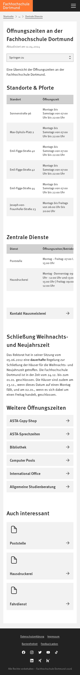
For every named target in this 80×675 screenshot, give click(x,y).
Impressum (53, 636)
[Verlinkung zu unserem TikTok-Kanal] (56, 652)
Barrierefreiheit (30, 643)
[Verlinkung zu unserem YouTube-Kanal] (48, 652)
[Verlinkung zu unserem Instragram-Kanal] (31, 652)
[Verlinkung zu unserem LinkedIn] (31, 660)
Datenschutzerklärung (32, 636)
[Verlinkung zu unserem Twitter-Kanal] (40, 652)
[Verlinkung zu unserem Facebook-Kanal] (23, 652)
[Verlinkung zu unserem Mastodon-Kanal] (40, 660)
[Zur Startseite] (16, 6)
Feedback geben (49, 643)
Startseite (8, 16)
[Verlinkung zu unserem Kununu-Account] (48, 660)
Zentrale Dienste (34, 16)
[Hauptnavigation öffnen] (73, 5)
